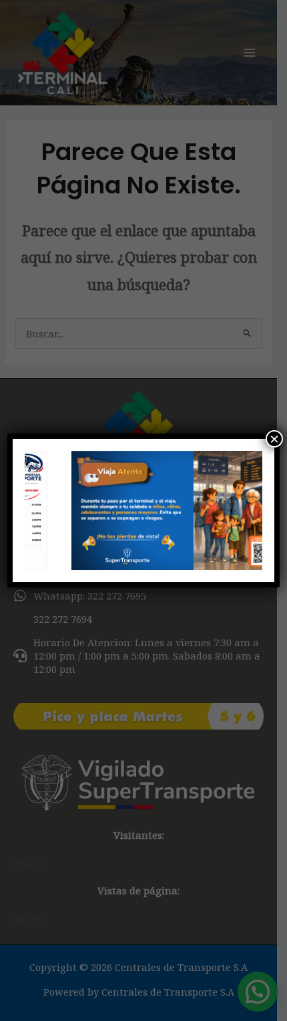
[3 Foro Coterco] (144, 510)
